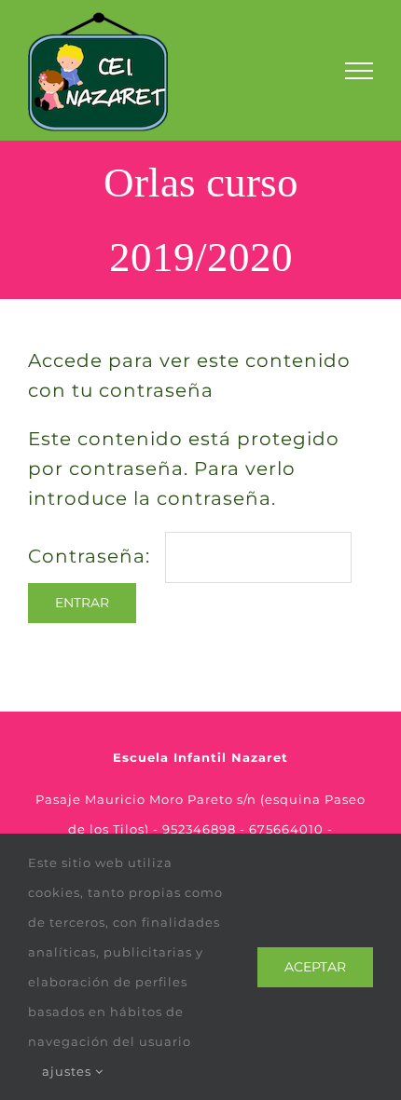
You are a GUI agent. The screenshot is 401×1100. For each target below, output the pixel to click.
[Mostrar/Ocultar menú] (359, 70)
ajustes (68, 1071)
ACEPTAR (315, 966)
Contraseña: (92, 556)
